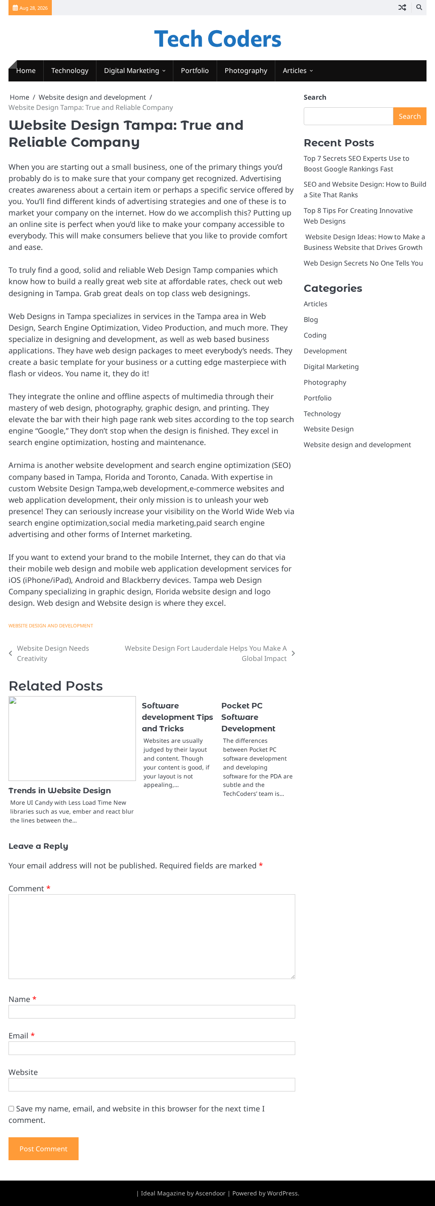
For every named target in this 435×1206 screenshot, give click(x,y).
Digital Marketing (131, 70)
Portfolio (195, 70)
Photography (246, 70)
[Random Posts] (402, 7)
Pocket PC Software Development (248, 717)
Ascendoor (210, 1193)
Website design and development (50, 625)
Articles (295, 70)
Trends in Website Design (59, 790)
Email (21, 1035)
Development (325, 350)
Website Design (329, 429)
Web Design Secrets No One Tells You (363, 263)
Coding (315, 335)
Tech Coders (218, 37)
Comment (29, 888)
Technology (69, 70)
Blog (311, 319)
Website (23, 1072)
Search (315, 97)
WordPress (282, 1193)
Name (22, 999)
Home (26, 70)
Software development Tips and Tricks (177, 717)
